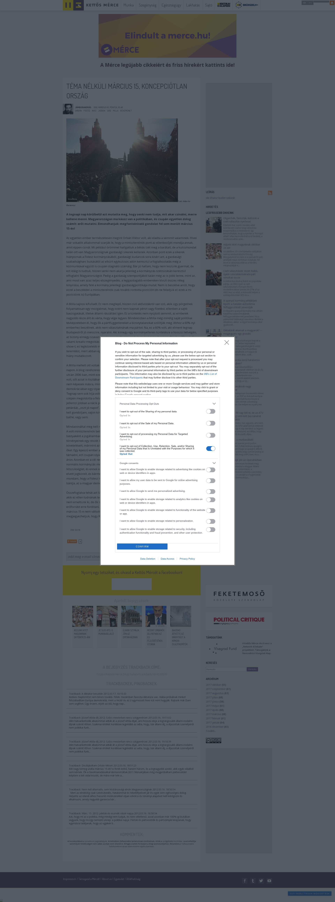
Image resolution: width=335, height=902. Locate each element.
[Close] (228, 343)
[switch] (210, 411)
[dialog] (167, 451)
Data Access (167, 558)
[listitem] (167, 403)
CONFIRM (142, 546)
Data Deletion (147, 558)
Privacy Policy (187, 558)
